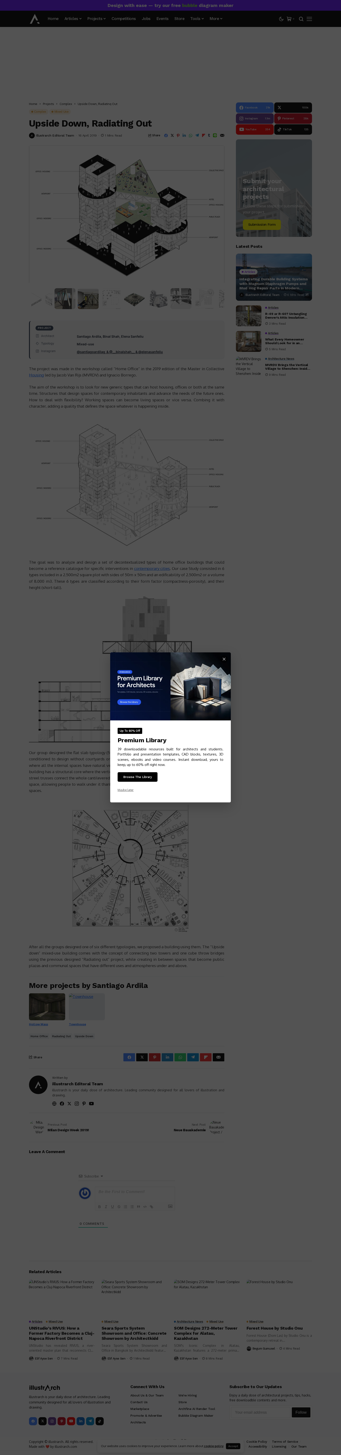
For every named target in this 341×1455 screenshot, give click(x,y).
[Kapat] (224, 659)
